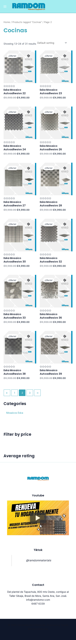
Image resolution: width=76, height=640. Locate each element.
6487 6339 (38, 603)
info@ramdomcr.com (38, 599)
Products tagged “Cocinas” (27, 22)
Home (7, 22)
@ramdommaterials (38, 560)
